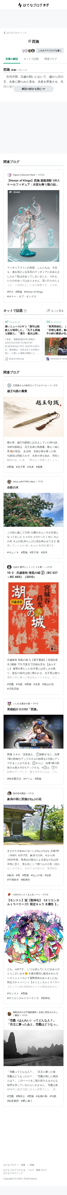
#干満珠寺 (13, 879)
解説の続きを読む (32, 88)
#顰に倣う (27, 1100)
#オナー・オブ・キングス (21, 296)
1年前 (40, 481)
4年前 (35, 703)
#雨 (18, 875)
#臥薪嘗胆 (13, 1100)
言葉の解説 (12, 58)
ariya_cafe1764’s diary (24, 481)
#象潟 (10, 875)
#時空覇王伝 (14, 778)
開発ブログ (41, 1170)
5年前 (31, 793)
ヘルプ (31, 1170)
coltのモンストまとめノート (26, 894)
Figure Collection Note (24, 174)
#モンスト (13, 993)
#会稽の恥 (42, 1096)
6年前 (45, 894)
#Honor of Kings (33, 291)
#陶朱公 (20, 1096)
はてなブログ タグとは (14, 1170)
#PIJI (10, 291)
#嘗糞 (39, 466)
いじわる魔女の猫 (21, 703)
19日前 (41, 174)
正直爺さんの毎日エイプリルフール (30, 385)
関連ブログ (50, 58)
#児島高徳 (13, 688)
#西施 (18, 291)
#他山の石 (48, 684)
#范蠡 (10, 684)
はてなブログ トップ (16, 32)
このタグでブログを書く (50, 50)
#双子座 (34, 552)
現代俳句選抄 (19, 793)
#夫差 (30, 466)
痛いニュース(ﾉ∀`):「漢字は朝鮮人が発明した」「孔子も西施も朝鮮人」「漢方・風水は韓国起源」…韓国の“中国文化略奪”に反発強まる (22, 330)
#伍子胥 (20, 466)
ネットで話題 (31, 58)
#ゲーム (28, 778)
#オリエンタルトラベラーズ (23, 998)
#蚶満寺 (25, 879)
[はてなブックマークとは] (25, 310)
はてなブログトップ (13, 1173)
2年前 (49, 567)
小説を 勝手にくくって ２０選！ (28, 567)
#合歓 (48, 875)
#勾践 (19, 684)
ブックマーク (12, 322)
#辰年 (44, 552)
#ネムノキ (13, 552)
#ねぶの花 (37, 875)
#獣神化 (45, 998)
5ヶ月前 (54, 385)
